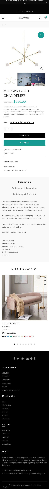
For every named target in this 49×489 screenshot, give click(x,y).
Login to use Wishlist (14, 149)
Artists (4, 412)
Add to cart (24, 135)
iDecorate (14, 162)
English (28, 11)
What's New (6, 405)
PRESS (4, 387)
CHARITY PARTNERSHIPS (11, 390)
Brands (4, 415)
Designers (6, 408)
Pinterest (5, 437)
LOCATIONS (6, 380)
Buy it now (24, 143)
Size (5, 122)
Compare (10, 153)
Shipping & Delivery (24, 194)
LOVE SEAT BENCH (10, 323)
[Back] (4, 24)
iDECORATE (6, 327)
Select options (10, 333)
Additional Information (24, 188)
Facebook (5, 434)
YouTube (5, 441)
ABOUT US (5, 373)
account (40, 18)
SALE (3, 402)
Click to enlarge (41, 68)
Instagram (6, 430)
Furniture (5, 419)
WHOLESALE (6, 383)
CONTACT (5, 376)
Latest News (6, 444)
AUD (20, 11)
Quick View (45, 285)
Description (24, 182)
